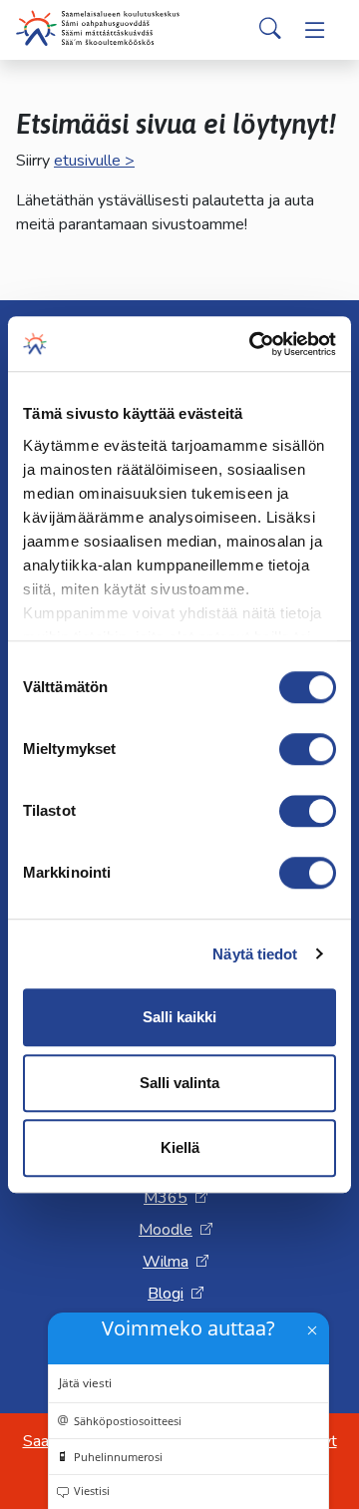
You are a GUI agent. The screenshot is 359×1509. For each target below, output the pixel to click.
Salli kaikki (179, 1016)
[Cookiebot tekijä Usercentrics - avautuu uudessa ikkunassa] (253, 344)
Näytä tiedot (254, 953)
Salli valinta (179, 1082)
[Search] (270, 30)
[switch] (307, 749)
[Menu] (315, 30)
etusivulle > (94, 161)
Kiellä (180, 1147)
